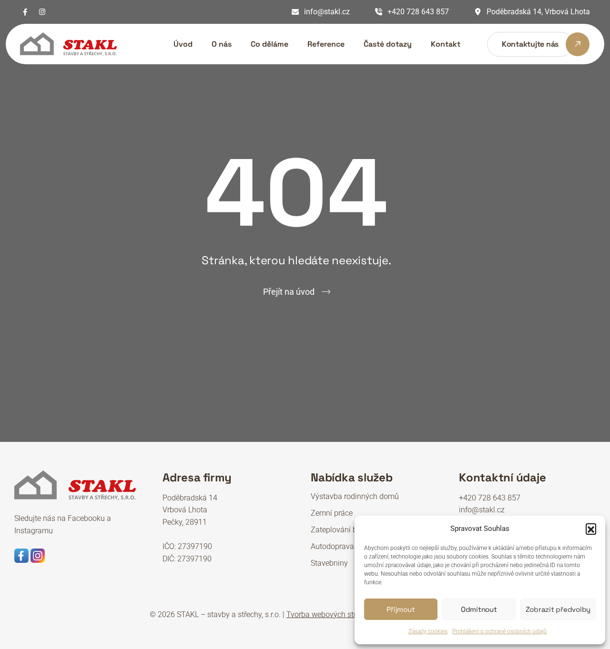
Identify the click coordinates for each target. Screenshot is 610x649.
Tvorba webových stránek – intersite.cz (351, 614)
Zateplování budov (342, 529)
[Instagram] (42, 12)
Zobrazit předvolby (558, 609)
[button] (591, 528)
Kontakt (445, 44)
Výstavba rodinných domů (355, 496)
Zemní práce (332, 513)
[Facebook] (25, 12)
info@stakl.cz (327, 11)
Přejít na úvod (289, 292)
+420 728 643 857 (418, 11)
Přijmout (400, 609)
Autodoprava (332, 546)
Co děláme (269, 44)
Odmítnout (479, 609)
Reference (326, 44)
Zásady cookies (427, 631)
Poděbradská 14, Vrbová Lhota (538, 11)
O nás (222, 44)
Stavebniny (329, 563)
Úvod (183, 44)
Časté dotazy (388, 44)
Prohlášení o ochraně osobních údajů (499, 631)
